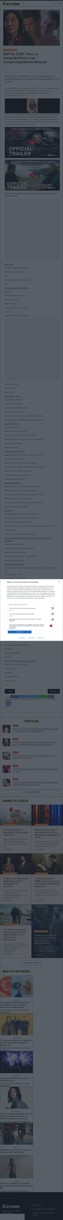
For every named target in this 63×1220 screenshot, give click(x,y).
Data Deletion (22, 637)
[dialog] (31, 610)
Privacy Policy (40, 637)
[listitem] (31, 604)
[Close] (59, 582)
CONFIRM (20, 632)
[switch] (52, 608)
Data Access (31, 637)
